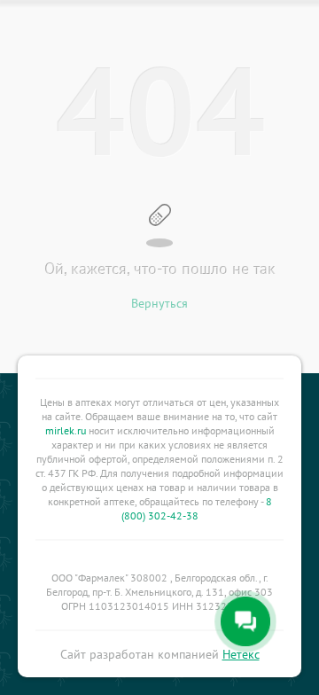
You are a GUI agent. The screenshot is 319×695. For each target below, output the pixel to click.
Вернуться (159, 303)
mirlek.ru (65, 430)
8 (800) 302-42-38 (196, 508)
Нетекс (241, 654)
